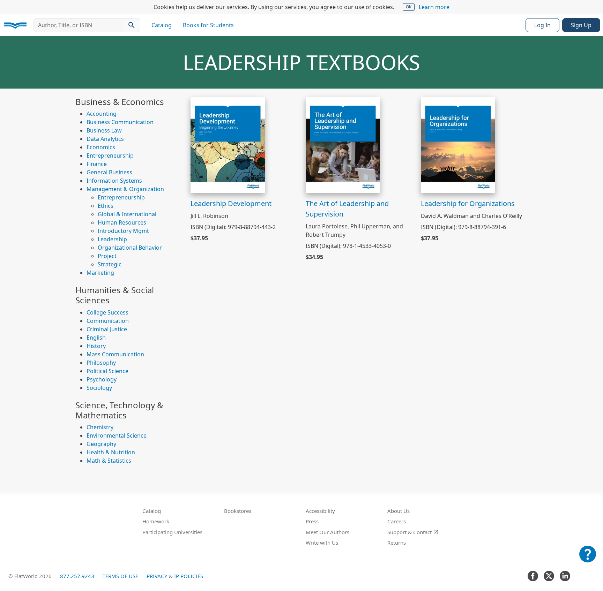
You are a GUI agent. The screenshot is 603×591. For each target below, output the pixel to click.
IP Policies (188, 576)
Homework (155, 521)
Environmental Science (117, 435)
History (96, 346)
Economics (101, 147)
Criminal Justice (107, 329)
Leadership (112, 239)
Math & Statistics (109, 460)
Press (312, 521)
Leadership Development (231, 203)
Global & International (127, 214)
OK (408, 7)
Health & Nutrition (111, 452)
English (96, 337)
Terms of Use (120, 576)
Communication (108, 321)
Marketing (100, 272)
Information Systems (114, 180)
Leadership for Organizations (468, 203)
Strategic (109, 264)
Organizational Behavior (130, 247)
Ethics (105, 206)
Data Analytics (105, 139)
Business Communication (120, 122)
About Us (398, 510)
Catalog (161, 25)
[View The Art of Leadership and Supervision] (343, 144)
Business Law (104, 130)
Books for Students (208, 25)
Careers (396, 521)
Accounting (102, 114)
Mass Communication (115, 354)
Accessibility (320, 510)
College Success (107, 312)
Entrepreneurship (110, 155)
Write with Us (322, 542)
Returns (396, 542)
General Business (109, 172)
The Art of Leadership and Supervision (347, 209)
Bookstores (237, 510)
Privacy (157, 576)
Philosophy (101, 362)
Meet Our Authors (327, 532)
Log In (542, 25)
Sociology (99, 388)
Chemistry (100, 427)
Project (107, 256)
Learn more (434, 7)
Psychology (102, 379)
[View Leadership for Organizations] (458, 144)
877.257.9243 (77, 576)
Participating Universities (172, 532)
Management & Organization (125, 189)
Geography (101, 444)
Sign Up (581, 25)
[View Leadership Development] (228, 144)
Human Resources (122, 222)
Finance (97, 164)
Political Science (107, 371)
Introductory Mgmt (123, 231)
